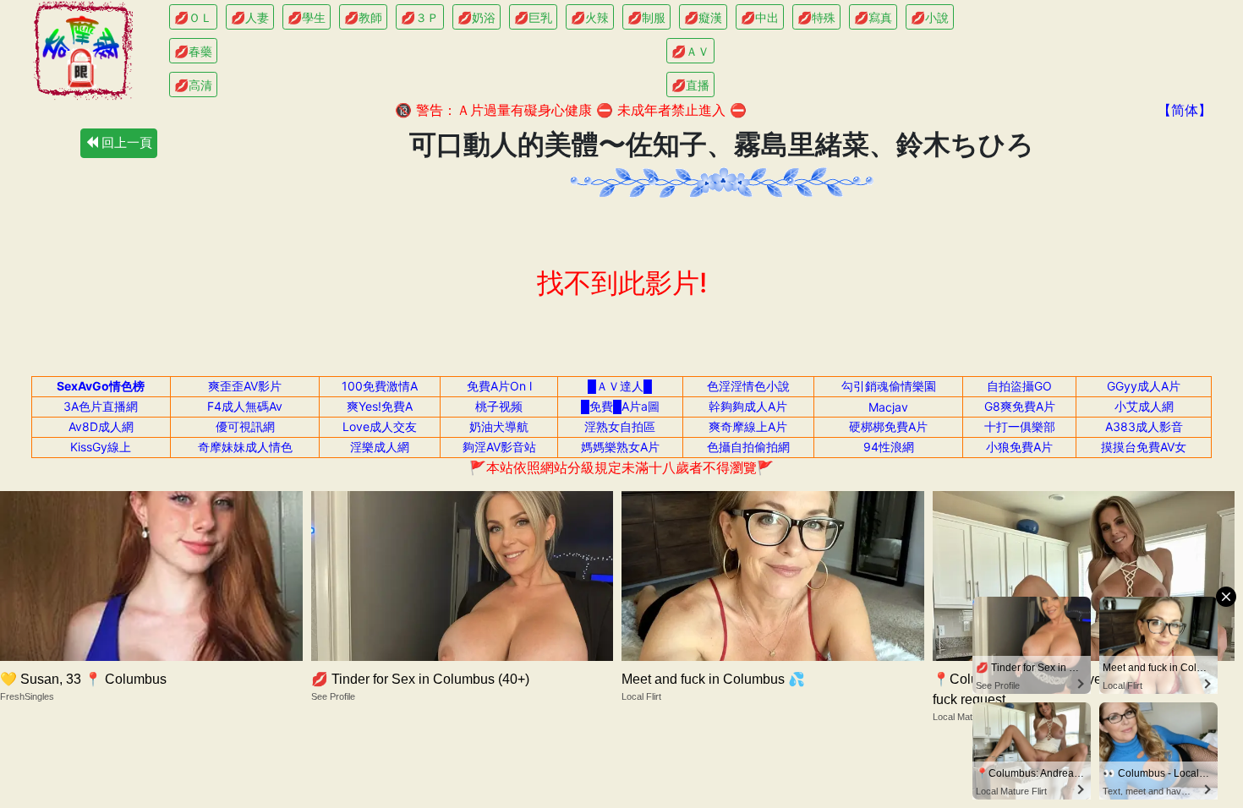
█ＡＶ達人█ (620, 386)
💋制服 (646, 17)
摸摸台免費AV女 (1143, 446)
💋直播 (690, 85)
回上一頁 (125, 142)
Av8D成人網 (101, 426)
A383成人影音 (1144, 426)
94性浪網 (888, 446)
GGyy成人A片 (1143, 386)
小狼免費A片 (1019, 446)
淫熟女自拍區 (619, 426)
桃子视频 (499, 406)
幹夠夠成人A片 (748, 406)
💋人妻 (250, 17)
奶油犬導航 (498, 426)
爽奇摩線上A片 (748, 426)
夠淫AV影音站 (499, 446)
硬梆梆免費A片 (888, 426)
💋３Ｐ (420, 17)
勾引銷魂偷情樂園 (888, 386)
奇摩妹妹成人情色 (245, 446)
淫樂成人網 (379, 446)
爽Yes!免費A (380, 406)
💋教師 (363, 17)
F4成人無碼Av (244, 406)
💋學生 (306, 17)
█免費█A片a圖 (620, 406)
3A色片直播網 (100, 406)
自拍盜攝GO (1019, 386)
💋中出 (760, 17)
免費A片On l (499, 386)
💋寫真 (873, 17)
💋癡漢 (703, 17)
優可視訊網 (245, 426)
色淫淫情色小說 (748, 386)
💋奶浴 (476, 17)
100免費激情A (380, 386)
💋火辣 (590, 17)
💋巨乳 (533, 17)
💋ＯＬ (193, 17)
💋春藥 (193, 51)
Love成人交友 (379, 426)
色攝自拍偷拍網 (748, 446)
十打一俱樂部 (1019, 426)
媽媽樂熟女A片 (620, 446)
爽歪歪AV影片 (245, 386)
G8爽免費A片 (1019, 406)
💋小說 (930, 17)
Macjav (888, 407)
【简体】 (1185, 109)
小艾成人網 (1144, 406)
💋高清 (193, 85)
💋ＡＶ (690, 51)
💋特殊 (816, 17)
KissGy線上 (100, 446)
